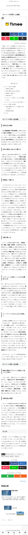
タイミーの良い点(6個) (10, 86)
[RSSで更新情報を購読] (20, 476)
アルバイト (15, 454)
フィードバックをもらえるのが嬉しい (15, 102)
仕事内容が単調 (9, 110)
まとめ (6, 113)
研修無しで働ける (10, 93)
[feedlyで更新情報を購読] (7, 476)
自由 (18, 456)
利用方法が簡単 (9, 88)
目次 (12, 83)
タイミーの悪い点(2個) (10, 104)
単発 (8, 456)
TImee (9, 454)
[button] (22, 38)
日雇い (13, 456)
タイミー (22, 454)
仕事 (4, 454)
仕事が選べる (9, 95)
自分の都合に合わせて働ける (13, 91)
